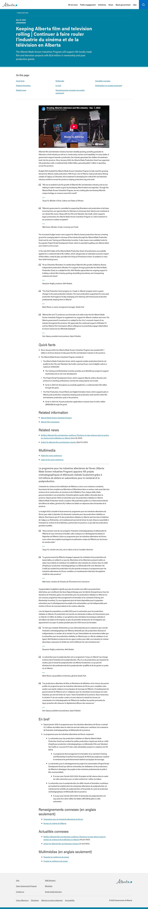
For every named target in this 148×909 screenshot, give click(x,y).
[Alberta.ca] (9, 4)
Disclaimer (35, 900)
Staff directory (50, 880)
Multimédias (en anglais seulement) (108, 85)
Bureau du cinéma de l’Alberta (54, 823)
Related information (23, 85)
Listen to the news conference (52, 459)
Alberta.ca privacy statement (52, 900)
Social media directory (53, 891)
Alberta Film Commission (50, 422)
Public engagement (88, 4)
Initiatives (102, 4)
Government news (23, 13)
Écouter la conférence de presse (55, 861)
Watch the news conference (51, 455)
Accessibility (70, 900)
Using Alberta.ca (22, 900)
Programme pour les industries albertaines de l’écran (63, 819)
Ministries (48, 886)
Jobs (135, 4)
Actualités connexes (102, 81)
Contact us (20, 891)
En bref (58, 85)
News (111, 4)
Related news (21, 90)
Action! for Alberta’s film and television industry (58, 442)
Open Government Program (26, 886)
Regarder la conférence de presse (56, 857)
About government (123, 4)
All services (73, 4)
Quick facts (20, 81)
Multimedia (60, 81)
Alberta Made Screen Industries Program (56, 417)
